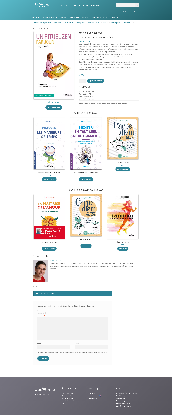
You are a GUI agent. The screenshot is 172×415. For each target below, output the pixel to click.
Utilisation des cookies (124, 403)
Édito (38, 17)
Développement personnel (42, 23)
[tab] (43, 256)
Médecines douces (94, 23)
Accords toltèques (48, 17)
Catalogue (114, 17)
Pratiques (124, 103)
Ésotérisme (58, 23)
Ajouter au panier (95, 81)
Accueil (37, 29)
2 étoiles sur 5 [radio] (40, 313)
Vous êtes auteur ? (68, 396)
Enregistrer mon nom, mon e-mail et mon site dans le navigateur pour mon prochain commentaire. (73, 353)
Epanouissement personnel (111, 103)
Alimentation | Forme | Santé (75, 23)
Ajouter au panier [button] (49, 179)
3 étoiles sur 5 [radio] (42, 313)
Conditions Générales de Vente (126, 393)
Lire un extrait (55, 107)
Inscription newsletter (69, 401)
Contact (64, 403)
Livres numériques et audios (99, 17)
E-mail (78, 343)
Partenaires (93, 398)
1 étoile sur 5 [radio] (38, 313)
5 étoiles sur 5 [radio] (45, 313)
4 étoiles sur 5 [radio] (43, 313)
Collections (128, 23)
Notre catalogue (67, 398)
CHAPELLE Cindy (46, 29)
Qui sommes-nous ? (68, 393)
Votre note (41, 311)
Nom (39, 343)
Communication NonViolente (78, 17)
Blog (86, 6)
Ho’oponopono (61, 17)
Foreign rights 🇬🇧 (95, 396)
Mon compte (96, 6)
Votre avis (41, 316)
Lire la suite (86, 246)
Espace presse (94, 393)
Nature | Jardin (116, 23)
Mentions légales (122, 401)
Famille (105, 23)
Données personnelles (123, 406)
